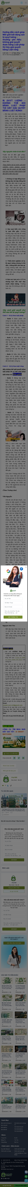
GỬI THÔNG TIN (13, 617)
